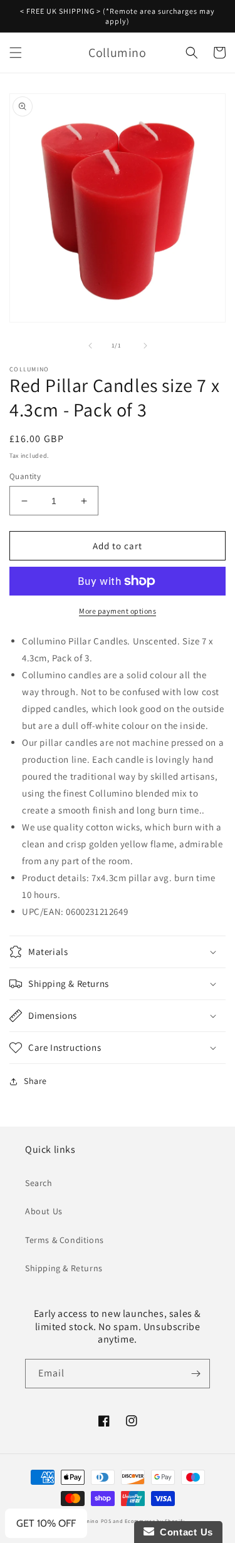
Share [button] (35, 1080)
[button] (15, 52)
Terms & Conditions (64, 1240)
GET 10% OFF (46, 1523)
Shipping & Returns (64, 1268)
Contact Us (183, 1532)
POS (106, 1520)
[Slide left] (90, 345)
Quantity (25, 476)
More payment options (117, 611)
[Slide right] (145, 345)
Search (39, 1183)
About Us (44, 1211)
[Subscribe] (195, 1373)
